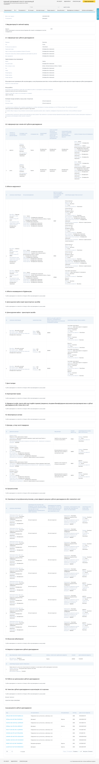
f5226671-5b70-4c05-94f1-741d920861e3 (14, 743)
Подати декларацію (89, 1)
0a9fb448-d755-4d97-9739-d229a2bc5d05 (14, 736)
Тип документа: (22, 10)
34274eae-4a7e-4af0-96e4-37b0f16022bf (14, 719)
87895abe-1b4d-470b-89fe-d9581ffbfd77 (14, 726)
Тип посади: (30, 10)
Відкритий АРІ (67, 1)
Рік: (15, 10)
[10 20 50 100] (9, 751)
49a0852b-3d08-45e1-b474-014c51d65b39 (14, 739)
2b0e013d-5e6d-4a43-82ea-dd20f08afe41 (14, 722)
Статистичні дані (77, 1)
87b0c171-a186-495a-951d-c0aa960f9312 (14, 729)
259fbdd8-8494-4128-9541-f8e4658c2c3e (14, 715)
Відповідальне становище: (73, 10)
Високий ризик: (60, 10)
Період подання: (50, 10)
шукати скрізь (67, 7)
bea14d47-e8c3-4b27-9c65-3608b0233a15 (14, 746)
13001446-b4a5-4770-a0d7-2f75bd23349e (14, 733)
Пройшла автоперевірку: (87, 10)
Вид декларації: (7, 10)
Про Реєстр (59, 1)
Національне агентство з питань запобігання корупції (84, 761)
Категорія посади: (40, 10)
